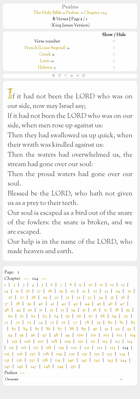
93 (129, 329)
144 (123, 360)
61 (22, 316)
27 (22, 297)
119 (61, 348)
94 (10, 335)
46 (110, 304)
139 (57, 360)
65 (67, 316)
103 (119, 335)
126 (20, 354)
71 (6, 323)
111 (93, 341)
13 (122, 285)
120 (74, 348)
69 (114, 316)
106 (27, 341)
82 (133, 323)
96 (33, 335)
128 (46, 354)
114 (129, 341)
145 (7, 366)
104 (132, 335)
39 (29, 304)
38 (18, 304)
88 (72, 329)
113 (117, 341)
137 (32, 360)
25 (129, 291)
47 (122, 304)
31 (67, 297)
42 (64, 304)
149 (60, 366)
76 (63, 323)
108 (54, 341)
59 (128, 310)
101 (93, 335)
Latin (45, 61)
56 (95, 310)
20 (72, 291)
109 (68, 341)
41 (52, 304)
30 (56, 297)
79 (98, 323)
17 (39, 291)
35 (111, 297)
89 (83, 329)
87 (60, 329)
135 (6, 360)
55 (83, 310)
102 (106, 335)
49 (18, 310)
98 (56, 335)
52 (51, 310)
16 (28, 291)
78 (87, 323)
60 (10, 316)
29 (45, 297)
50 (30, 310)
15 (17, 291)
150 (73, 366)
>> (44, 279)
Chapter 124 (95, 13)
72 (17, 323)
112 (105, 341)
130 (72, 354)
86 (48, 329)
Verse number (47, 41)
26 (10, 297)
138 (45, 360)
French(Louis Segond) (45, 48)
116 (23, 348)
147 (33, 366)
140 (71, 360)
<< (26, 279)
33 (89, 297)
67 (91, 316)
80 (110, 323)
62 (33, 316)
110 (80, 341)
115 (11, 348)
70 (126, 316)
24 (118, 291)
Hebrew (45, 67)
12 (112, 285)
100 (80, 335)
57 (106, 310)
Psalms (72, 13)
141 (84, 360)
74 (40, 323)
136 (19, 360)
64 (56, 316)
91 (106, 329)
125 (6, 354)
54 (73, 310)
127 (33, 354)
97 (44, 335)
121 (86, 348)
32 (78, 297)
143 (110, 360)
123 (112, 348)
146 (20, 366)
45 (99, 304)
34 (101, 297)
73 (29, 323)
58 (117, 310)
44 (87, 304)
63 (45, 316)
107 (41, 341)
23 (106, 291)
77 (75, 323)
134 (122, 354)
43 (75, 304)
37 (6, 304)
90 (95, 329)
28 (33, 297)
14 (6, 291)
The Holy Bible (48, 13)
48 (6, 310)
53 (62, 310)
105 (14, 341)
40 (40, 304)
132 (97, 354)
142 (97, 360)
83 (14, 329)
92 (118, 329)
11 (101, 285)
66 (79, 316)
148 (47, 366)
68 (102, 316)
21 (83, 291)
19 (61, 291)
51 (40, 310)
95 (21, 335)
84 (25, 329)
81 (121, 323)
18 (50, 291)
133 (109, 354)
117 (36, 348)
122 (99, 348)
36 (123, 297)
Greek (45, 54)
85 (37, 329)
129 (59, 354)
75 (52, 323)
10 (90, 285)
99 (68, 335)
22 (95, 291)
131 (84, 354)
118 (48, 348)
